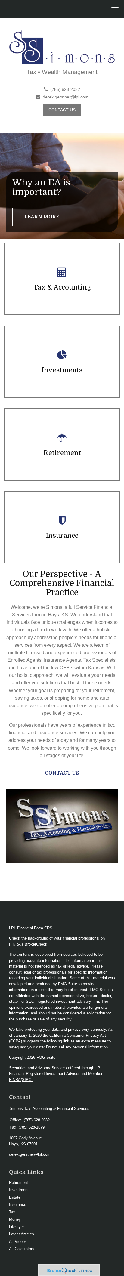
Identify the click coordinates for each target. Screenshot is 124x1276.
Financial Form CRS (34, 928)
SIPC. (27, 1079)
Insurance (17, 1204)
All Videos (18, 1241)
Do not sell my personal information (77, 1047)
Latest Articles (21, 1234)
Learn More (41, 217)
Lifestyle (16, 1227)
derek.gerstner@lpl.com (65, 97)
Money (15, 1219)
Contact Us (62, 110)
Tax (12, 1212)
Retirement (18, 1182)
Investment (19, 1190)
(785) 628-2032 (65, 89)
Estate (14, 1197)
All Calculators (21, 1249)
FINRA (15, 1079)
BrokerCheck (36, 944)
